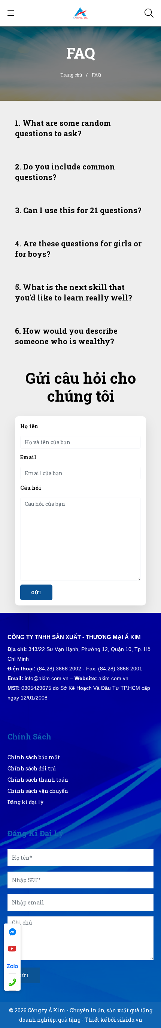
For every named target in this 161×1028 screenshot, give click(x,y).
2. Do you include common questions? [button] (65, 172)
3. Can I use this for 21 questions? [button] (78, 210)
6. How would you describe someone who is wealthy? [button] (66, 336)
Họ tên (29, 426)
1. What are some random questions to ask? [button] (63, 128)
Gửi (23, 975)
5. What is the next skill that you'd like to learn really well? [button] (73, 292)
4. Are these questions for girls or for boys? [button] (78, 249)
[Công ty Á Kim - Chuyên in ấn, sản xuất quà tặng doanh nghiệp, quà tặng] (80, 12)
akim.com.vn (113, 678)
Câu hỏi (30, 487)
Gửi (36, 592)
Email (28, 457)
